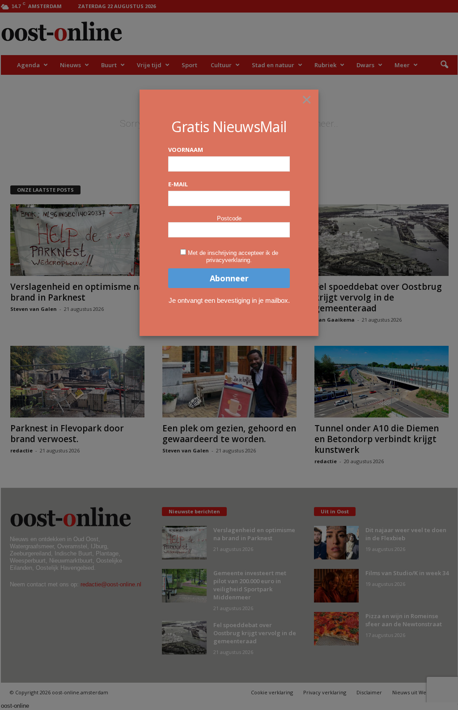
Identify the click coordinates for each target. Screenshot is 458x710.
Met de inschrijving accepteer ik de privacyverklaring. (233, 256)
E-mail (178, 184)
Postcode (229, 218)
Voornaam (185, 149)
